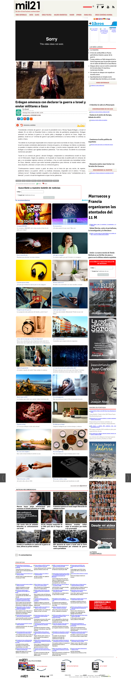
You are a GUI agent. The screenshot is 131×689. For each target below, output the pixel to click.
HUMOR (72, 15)
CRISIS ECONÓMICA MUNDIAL (103, 15)
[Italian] (107, 19)
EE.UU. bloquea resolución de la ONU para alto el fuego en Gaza (51, 526)
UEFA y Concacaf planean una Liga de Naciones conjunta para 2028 (60, 569)
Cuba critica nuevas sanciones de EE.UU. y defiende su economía (60, 610)
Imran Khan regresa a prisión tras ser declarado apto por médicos (79, 593)
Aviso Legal (86, 676)
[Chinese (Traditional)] (97, 19)
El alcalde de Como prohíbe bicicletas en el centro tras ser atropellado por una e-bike (23, 646)
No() (45, 183)
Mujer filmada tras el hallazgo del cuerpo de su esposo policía (42, 588)
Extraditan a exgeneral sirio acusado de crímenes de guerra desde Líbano (79, 635)
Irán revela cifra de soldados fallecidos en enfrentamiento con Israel (27, 526)
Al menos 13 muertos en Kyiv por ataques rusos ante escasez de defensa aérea (41, 654)
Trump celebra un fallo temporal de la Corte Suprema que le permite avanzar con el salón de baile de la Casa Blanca (103, 61)
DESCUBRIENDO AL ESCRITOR (102, 170)
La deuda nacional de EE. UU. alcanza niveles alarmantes (24, 627)
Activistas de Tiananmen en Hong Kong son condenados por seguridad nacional (42, 629)
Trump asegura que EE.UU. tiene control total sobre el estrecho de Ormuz (78, 571)
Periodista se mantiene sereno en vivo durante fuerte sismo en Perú (78, 602)
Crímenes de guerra (47, 180)
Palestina (56, 180)
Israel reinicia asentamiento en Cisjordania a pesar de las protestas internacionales (78, 629)
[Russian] (109, 19)
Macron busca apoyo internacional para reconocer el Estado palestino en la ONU (33, 507)
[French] (102, 19)
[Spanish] (94, 19)
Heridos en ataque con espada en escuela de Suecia (41, 577)
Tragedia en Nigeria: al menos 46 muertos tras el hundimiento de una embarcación (42, 604)
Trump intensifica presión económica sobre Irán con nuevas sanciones (24, 618)
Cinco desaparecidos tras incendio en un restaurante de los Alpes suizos (24, 635)
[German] (104, 19)
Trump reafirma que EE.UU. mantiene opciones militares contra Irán (42, 569)
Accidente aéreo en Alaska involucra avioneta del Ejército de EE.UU (79, 588)
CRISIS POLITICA (46, 15)
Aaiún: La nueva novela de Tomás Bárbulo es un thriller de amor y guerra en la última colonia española (102, 255)
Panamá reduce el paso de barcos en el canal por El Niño (24, 577)
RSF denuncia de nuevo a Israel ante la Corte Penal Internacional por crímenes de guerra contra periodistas (70, 546)
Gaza (39, 180)
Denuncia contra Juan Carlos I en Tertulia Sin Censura (101, 165)
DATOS (31, 15)
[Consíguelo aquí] (102, 535)
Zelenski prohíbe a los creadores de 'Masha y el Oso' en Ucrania (42, 610)
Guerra (28, 180)
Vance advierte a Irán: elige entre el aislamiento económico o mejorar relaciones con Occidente (24, 612)
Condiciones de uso (30, 195)
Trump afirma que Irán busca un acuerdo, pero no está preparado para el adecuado (24, 571)
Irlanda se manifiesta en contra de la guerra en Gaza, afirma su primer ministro (33, 545)
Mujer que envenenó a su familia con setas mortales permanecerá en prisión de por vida (61, 654)
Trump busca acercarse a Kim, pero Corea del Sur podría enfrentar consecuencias (42, 621)
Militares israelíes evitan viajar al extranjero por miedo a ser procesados (76, 526)
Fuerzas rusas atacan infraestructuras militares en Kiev (78, 652)
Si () (39, 183)
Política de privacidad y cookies (76, 676)
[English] (99, 19)
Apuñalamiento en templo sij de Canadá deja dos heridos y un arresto (102, 78)
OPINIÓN (85, 675)
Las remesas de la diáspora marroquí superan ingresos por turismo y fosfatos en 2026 (102, 438)
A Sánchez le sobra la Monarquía (102, 105)
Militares (34, 180)
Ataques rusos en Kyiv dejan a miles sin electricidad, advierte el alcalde (78, 643)
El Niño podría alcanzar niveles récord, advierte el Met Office (77, 618)
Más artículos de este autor (28, 110)
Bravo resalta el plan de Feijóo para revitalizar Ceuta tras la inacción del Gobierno (42, 596)
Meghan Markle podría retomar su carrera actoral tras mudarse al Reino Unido (42, 637)
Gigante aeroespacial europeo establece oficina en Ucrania (22, 588)
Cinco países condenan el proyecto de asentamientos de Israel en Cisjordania (61, 644)
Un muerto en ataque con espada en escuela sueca (102, 73)
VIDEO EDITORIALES (21, 15)
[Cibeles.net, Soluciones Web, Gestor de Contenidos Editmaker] (106, 676)
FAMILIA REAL (88, 15)
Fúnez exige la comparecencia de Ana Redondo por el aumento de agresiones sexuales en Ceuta (41, 646)
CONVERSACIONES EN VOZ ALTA (102, 109)
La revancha (94, 50)
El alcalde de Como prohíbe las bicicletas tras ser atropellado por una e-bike (60, 604)
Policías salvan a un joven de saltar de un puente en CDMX (60, 588)
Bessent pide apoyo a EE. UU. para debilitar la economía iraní (23, 652)
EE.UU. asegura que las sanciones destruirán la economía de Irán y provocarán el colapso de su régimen (24, 604)
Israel (23, 180)
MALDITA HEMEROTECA (60, 15)
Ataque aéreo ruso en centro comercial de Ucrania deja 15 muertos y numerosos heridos (103, 68)
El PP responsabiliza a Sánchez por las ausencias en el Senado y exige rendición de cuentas (60, 621)
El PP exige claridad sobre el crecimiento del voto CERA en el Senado (23, 596)
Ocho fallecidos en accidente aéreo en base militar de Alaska (60, 593)
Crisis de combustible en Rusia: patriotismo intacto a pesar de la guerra (101, 55)
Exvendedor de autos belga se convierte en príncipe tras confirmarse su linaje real (59, 637)
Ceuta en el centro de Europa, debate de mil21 (100, 116)
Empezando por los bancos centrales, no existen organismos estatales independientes (102, 422)
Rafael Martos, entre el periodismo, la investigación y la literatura (102, 229)
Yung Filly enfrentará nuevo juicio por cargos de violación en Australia (60, 627)
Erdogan (18, 180)
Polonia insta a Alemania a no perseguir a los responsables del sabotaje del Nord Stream (77, 612)
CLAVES (37, 15)
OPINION (78, 15)
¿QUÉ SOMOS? (102, 675)
